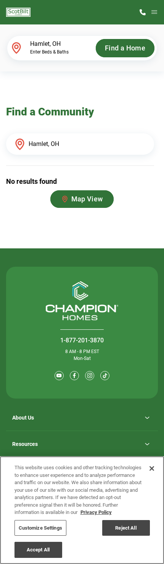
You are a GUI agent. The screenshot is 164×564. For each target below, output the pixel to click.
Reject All (125, 528)
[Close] (151, 468)
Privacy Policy (96, 512)
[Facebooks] (74, 375)
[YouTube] (59, 375)
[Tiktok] (104, 375)
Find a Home (125, 48)
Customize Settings (40, 528)
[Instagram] (89, 375)
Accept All (38, 550)
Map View (87, 199)
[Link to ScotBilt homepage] (18, 12)
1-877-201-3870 (82, 340)
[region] (82, 510)
